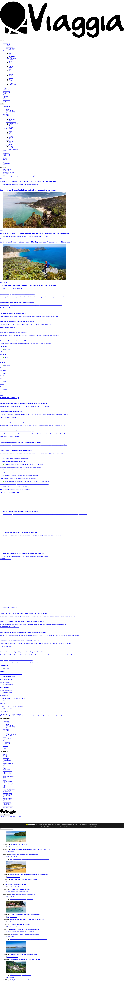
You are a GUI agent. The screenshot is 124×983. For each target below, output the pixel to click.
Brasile (10, 67)
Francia (10, 54)
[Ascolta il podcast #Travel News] (10, 575)
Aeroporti (5, 755)
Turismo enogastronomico (9, 789)
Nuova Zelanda (12, 84)
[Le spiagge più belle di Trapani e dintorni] (63, 886)
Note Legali (35, 826)
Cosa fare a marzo (7, 795)
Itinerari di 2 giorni (7, 772)
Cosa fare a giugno (7, 799)
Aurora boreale (6, 756)
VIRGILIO (40, 824)
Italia (10, 53)
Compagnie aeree (7, 760)
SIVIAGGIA (80, 824)
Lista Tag (5, 754)
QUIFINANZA (84, 824)
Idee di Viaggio (6, 721)
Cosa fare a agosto (7, 802)
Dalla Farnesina (6, 173)
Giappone (11, 72)
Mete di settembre (7, 169)
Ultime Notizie (9, 738)
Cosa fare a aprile (7, 796)
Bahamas (11, 63)
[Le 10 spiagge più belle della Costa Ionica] (63, 922)
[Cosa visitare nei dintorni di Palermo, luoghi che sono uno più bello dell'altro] (63, 936)
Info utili (5, 88)
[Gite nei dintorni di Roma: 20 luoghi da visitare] (63, 896)
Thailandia (11, 74)
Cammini (8, 44)
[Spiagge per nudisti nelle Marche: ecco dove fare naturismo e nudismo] (63, 917)
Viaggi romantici (6, 791)
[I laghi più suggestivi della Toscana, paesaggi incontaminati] (63, 931)
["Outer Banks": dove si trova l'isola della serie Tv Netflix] (63, 877)
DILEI (76, 824)
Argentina (11, 66)
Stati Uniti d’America (13, 59)
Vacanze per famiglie (10, 48)
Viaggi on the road (7, 790)
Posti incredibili (6, 91)
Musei (4, 777)
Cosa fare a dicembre (7, 807)
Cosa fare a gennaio (7, 793)
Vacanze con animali (10, 49)
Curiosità (5, 94)
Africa (7, 76)
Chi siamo (30, 826)
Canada (10, 61)
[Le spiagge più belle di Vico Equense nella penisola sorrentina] (63, 907)
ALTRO (2, 103)
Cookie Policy (43, 826)
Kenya (10, 80)
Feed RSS (15, 816)
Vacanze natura (9, 47)
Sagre (4, 782)
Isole (4, 767)
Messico (10, 62)
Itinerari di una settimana (8, 776)
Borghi (7, 45)
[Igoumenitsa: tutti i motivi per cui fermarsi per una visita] (63, 947)
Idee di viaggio (6, 43)
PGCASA (60, 824)
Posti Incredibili (6, 742)
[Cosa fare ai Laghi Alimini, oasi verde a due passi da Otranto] (63, 957)
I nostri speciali (6, 100)
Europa (7, 52)
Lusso (4, 93)
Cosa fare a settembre (8, 803)
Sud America (9, 65)
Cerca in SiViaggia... (5, 814)
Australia (11, 83)
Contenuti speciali (4, 816)
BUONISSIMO (90, 824)
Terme (4, 786)
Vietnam (10, 75)
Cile (9, 70)
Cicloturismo (6, 758)
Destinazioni (6, 50)
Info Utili (5, 739)
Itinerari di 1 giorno (7, 771)
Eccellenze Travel (7, 170)
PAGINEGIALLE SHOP (53, 824)
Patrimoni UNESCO (7, 781)
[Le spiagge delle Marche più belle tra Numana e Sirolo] (63, 891)
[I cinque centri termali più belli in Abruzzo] (63, 967)
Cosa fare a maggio (7, 798)
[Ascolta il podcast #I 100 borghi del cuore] (10, 604)
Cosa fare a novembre (8, 806)
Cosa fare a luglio (7, 800)
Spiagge (5, 785)
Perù (10, 69)
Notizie (4, 87)
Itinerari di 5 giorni (7, 773)
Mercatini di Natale (7, 778)
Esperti (4, 98)
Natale (4, 780)
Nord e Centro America (11, 58)
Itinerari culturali (6, 769)
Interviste (5, 97)
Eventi (4, 764)
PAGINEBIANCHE (65, 824)
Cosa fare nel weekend (8, 762)
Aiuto (57, 826)
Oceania (7, 82)
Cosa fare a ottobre (7, 804)
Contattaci (10, 816)
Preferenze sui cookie (51, 826)
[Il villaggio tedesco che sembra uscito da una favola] (63, 977)
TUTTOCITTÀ (71, 824)
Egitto (10, 79)
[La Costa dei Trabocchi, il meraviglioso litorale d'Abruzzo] (63, 851)
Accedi (2, 40)
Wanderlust (5, 96)
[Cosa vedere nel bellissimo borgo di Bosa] (63, 882)
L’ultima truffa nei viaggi (8, 172)
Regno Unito (11, 56)
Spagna (10, 57)
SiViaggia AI (6, 89)
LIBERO (36, 824)
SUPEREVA (95, 824)
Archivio (20, 816)
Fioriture (5, 765)
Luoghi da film (6, 92)
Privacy (39, 826)
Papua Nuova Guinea (13, 85)
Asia (7, 71)
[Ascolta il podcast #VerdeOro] (10, 590)
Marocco (11, 78)
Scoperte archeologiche (8, 784)
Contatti (4, 101)
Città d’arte (5, 759)
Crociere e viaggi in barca (8, 763)
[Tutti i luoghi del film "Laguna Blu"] (63, 837)
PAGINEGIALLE (46, 824)
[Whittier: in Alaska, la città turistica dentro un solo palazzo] (63, 926)
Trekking (5, 787)
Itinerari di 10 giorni (7, 774)
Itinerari (4, 768)
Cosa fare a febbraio (7, 794)
